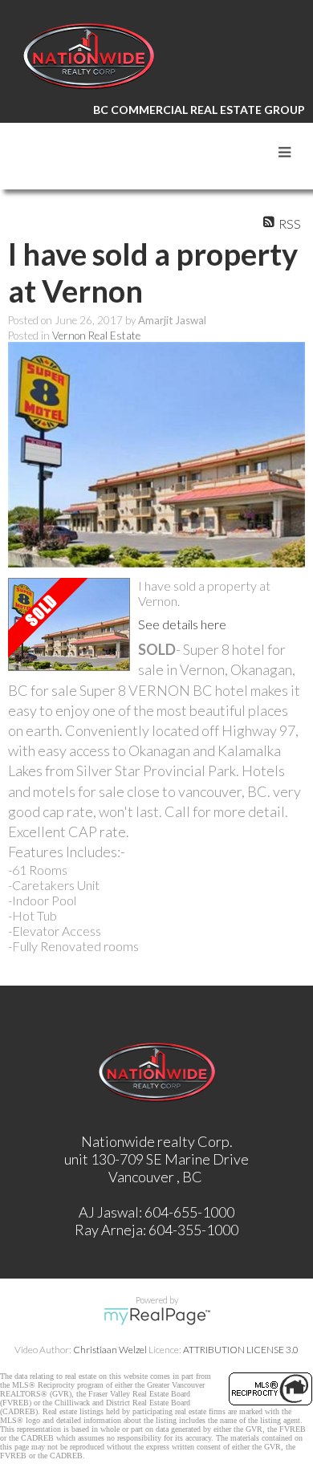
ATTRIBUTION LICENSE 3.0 (241, 1350)
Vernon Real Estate (96, 335)
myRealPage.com (157, 1316)
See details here (182, 624)
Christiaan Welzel (110, 1350)
